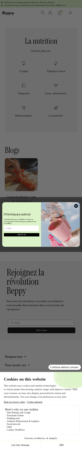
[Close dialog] (76, 206)
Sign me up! (22, 234)
